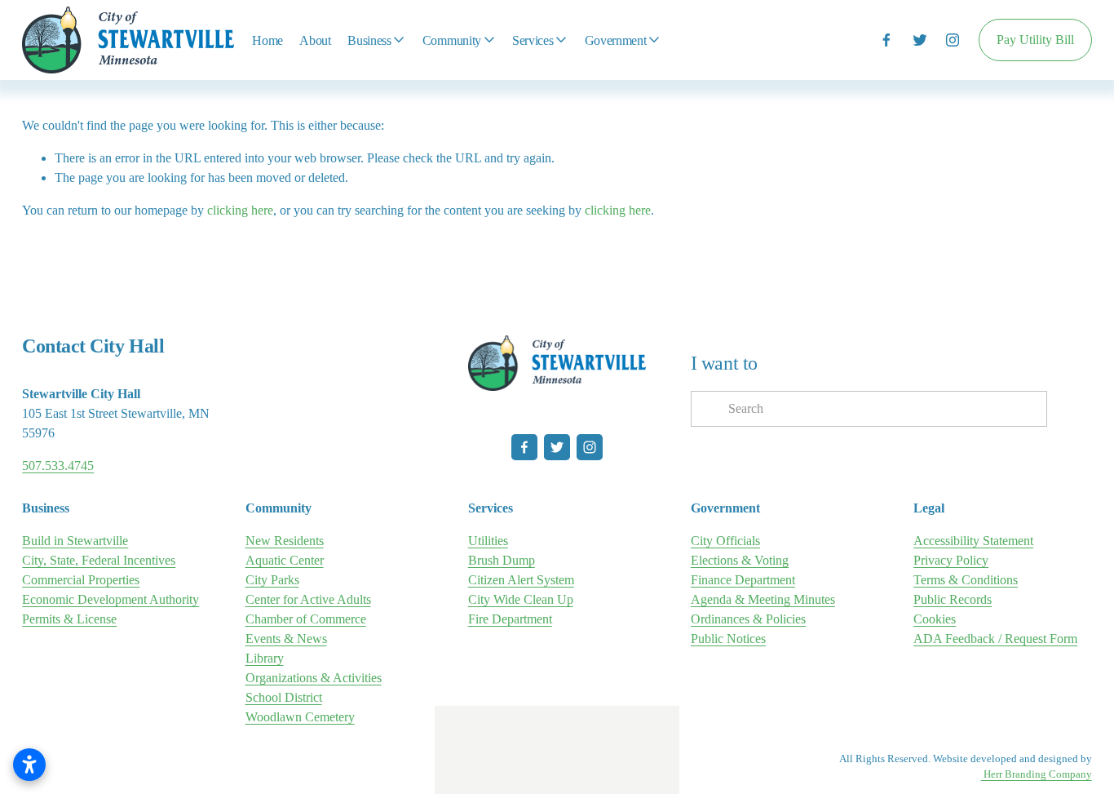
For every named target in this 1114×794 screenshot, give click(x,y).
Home (267, 40)
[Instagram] (952, 40)
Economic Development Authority (110, 599)
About (314, 40)
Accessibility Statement (973, 541)
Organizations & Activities (313, 678)
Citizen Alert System (521, 580)
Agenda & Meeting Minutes (763, 599)
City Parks (272, 580)
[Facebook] (886, 40)
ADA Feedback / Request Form (995, 638)
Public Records (952, 599)
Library (264, 658)
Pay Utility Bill (1035, 40)
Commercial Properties (80, 580)
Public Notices (728, 638)
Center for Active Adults (308, 599)
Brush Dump (501, 560)
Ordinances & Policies (748, 619)
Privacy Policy (950, 560)
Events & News (286, 638)
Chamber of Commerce (305, 619)
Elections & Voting (740, 560)
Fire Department (510, 619)
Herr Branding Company (1036, 774)
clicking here (240, 210)
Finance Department (743, 580)
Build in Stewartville (75, 541)
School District (283, 697)
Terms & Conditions (965, 580)
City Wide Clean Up (520, 599)
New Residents (284, 541)
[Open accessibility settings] (29, 764)
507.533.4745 (58, 465)
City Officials (725, 541)
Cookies (934, 619)
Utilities (488, 541)
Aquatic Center (284, 560)
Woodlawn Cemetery (300, 717)
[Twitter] (920, 40)
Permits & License (69, 619)
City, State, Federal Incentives (98, 560)
